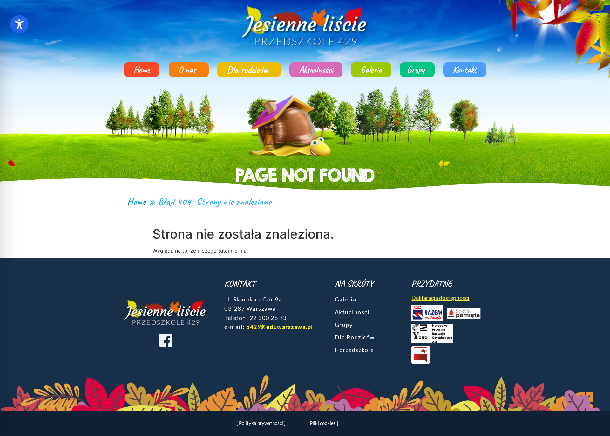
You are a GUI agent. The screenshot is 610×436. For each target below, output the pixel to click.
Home (141, 69)
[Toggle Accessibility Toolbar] (19, 24)
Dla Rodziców (355, 337)
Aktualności (316, 69)
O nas (187, 69)
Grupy (415, 69)
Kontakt (465, 69)
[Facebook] (165, 340)
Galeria (371, 69)
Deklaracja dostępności (440, 297)
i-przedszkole (354, 349)
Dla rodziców (247, 70)
